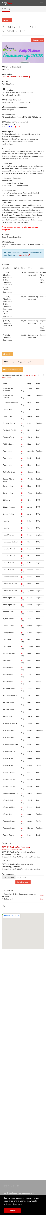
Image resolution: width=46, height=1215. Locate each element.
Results (8, 354)
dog (7, 3)
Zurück (8, 20)
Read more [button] (17, 1204)
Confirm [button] (12, 1211)
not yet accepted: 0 (30, 375)
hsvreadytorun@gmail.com (12, 849)
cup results (23, 255)
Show (42, 895)
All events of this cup (13, 369)
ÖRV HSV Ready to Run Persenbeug (16, 77)
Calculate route (23, 882)
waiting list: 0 (7, 378)
